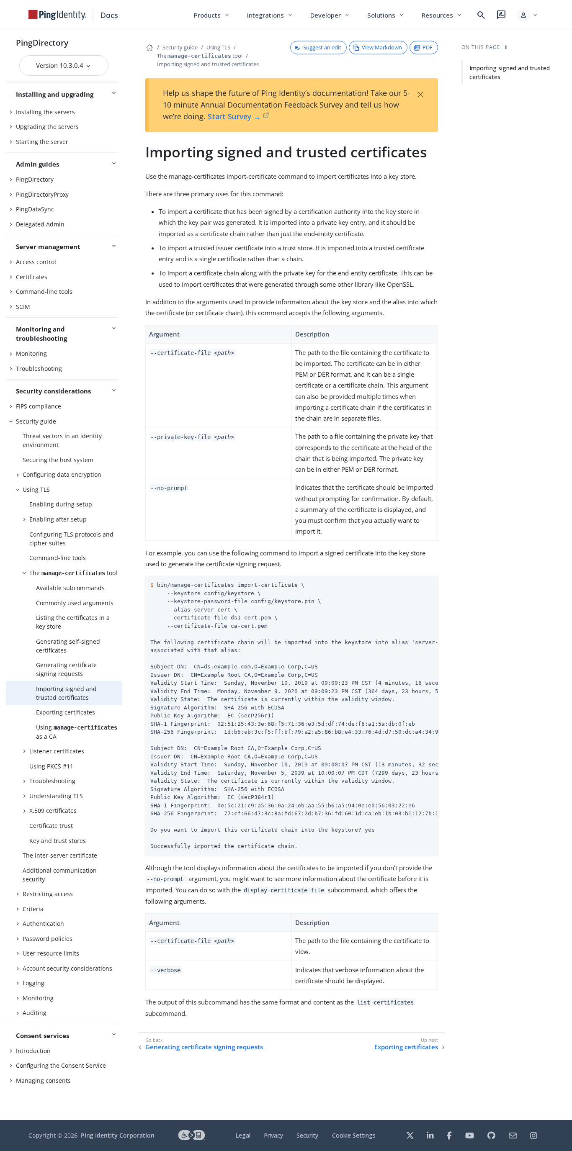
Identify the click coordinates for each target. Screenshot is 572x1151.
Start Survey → (234, 116)
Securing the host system (58, 460)
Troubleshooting (39, 369)
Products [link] (212, 15)
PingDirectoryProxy (42, 194)
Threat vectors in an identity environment (62, 440)
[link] (57, 15)
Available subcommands (70, 588)
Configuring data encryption (62, 474)
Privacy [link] (273, 1135)
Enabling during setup (60, 504)
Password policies (47, 939)
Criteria (33, 909)
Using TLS (36, 489)
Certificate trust (51, 826)
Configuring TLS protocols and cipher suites (71, 538)
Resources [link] (442, 15)
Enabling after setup (58, 519)
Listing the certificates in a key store (73, 622)
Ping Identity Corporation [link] (118, 1135)
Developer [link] (330, 15)
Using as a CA (76, 731)
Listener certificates (56, 751)
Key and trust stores (57, 841)
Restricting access (48, 894)
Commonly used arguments (74, 603)
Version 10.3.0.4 (60, 65)
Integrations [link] (270, 15)
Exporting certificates (65, 712)
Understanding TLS (56, 796)
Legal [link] (242, 1135)
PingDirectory (42, 42)
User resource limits (51, 953)
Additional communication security (60, 874)
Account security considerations (67, 968)
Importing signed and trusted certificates (66, 693)
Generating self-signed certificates (68, 645)
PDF (428, 47)
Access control (36, 262)
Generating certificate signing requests (66, 669)
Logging (33, 983)
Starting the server (42, 142)
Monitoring (31, 353)
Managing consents (43, 1080)
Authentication (43, 923)
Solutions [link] (386, 15)
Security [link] (307, 1135)
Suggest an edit (322, 47)
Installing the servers (45, 112)
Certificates (31, 277)
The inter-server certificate (60, 855)
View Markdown (382, 47)
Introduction (33, 1051)
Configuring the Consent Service (61, 1065)
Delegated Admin (40, 224)
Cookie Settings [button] (354, 1135)
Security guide (36, 421)
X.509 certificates (53, 810)
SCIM (23, 307)
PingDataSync (35, 209)
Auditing (34, 1013)
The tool (73, 573)
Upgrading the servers (47, 127)
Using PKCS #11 (51, 766)
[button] (527, 15)
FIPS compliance (38, 406)
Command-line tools (44, 291)
